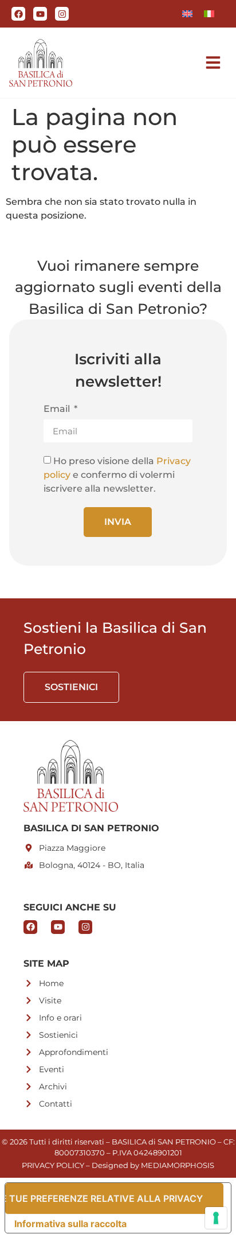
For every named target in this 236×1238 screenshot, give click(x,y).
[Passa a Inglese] (187, 14)
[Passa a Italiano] (209, 14)
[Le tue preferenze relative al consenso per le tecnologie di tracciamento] (216, 1218)
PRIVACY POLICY (53, 1165)
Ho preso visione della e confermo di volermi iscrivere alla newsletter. (117, 475)
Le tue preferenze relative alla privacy (104, 1198)
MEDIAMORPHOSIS (177, 1165)
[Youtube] (40, 14)
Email (58, 409)
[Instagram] (62, 14)
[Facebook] (18, 14)
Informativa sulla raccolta (70, 1223)
